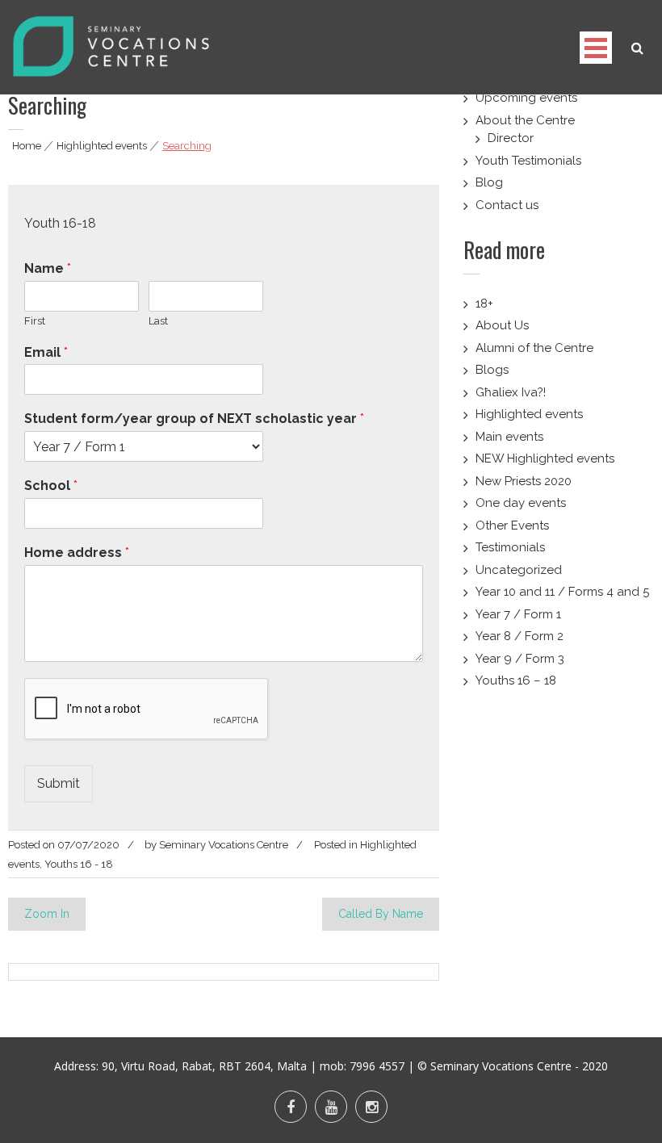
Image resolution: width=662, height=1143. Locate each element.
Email (46, 352)
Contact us (507, 205)
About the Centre (525, 120)
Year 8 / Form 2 (520, 636)
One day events (521, 503)
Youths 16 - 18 (78, 864)
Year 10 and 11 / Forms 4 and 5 (562, 591)
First (34, 321)
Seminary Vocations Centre (223, 845)
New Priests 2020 (524, 481)
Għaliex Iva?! (511, 392)
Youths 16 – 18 (516, 680)
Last (158, 321)
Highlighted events (102, 146)
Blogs (492, 369)
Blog (489, 182)
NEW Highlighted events (545, 458)
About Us (502, 325)
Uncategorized (519, 570)
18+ (484, 303)
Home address (76, 552)
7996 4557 (377, 1066)
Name (47, 268)
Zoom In (46, 913)
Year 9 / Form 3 (520, 658)
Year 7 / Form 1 (518, 614)
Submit (58, 783)
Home (26, 146)
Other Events (512, 525)
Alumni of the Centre (534, 348)
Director (511, 138)
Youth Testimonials (528, 160)
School (51, 485)
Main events (509, 436)
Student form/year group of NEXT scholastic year (194, 418)
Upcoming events (526, 97)
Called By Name (380, 913)
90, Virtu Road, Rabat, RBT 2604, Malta (204, 1066)
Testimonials (510, 547)
